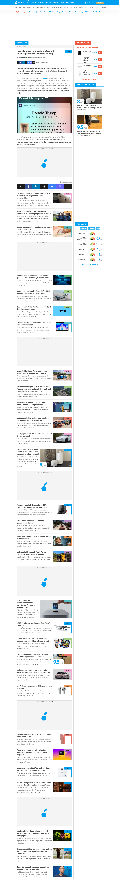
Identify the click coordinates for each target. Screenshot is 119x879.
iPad (20, 7)
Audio (37, 7)
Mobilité (42, 7)
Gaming (66, 7)
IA (76, 7)
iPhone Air (80, 254)
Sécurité (97, 7)
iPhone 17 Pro (82, 244)
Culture (91, 7)
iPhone (15, 7)
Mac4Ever (19, 46)
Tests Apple (32, 12)
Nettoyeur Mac (73, 12)
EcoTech (72, 7)
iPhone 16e (81, 260)
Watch (29, 7)
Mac (24, 7)
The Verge (43, 78)
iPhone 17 (80, 249)
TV (33, 7)
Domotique (59, 7)
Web (86, 7)
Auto (53, 7)
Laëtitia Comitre (23, 57)
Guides (55, 2)
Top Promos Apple (21, 12)
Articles (41, 2)
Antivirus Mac (42, 12)
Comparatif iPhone (85, 12)
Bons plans (70, 2)
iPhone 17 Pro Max (82, 238)
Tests (34, 2)
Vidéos (62, 2)
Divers (104, 7)
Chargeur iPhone (61, 12)
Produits (48, 2)
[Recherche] (76, 2)
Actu (28, 2)
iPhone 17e (81, 233)
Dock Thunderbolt (98, 12)
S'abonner (100, 2)
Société (81, 7)
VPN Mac (51, 12)
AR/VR (48, 7)
